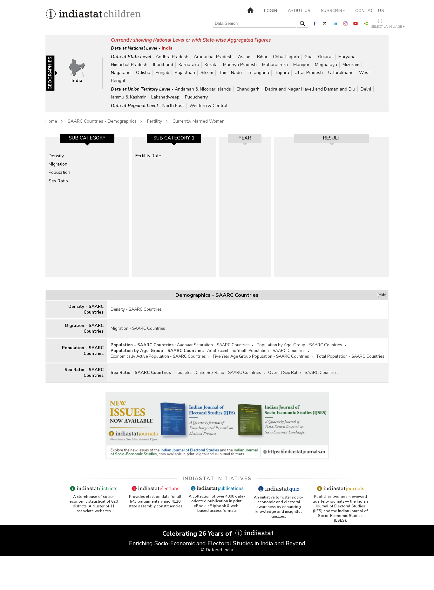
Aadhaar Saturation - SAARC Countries (213, 345)
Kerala (211, 65)
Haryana (347, 57)
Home (51, 121)
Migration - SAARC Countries (84, 328)
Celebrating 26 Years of (198, 533)
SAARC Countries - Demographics (102, 121)
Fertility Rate (148, 156)
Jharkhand (163, 65)
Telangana (258, 73)
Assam (245, 57)
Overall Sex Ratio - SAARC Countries (303, 373)
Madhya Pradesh (240, 65)
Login (270, 11)
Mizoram (350, 65)
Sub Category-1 (173, 138)
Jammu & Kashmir (128, 97)
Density (56, 156)
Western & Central (208, 106)
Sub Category (87, 138)
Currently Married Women (199, 121)
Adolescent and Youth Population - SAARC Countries (256, 351)
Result (332, 138)
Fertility (154, 121)
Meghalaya (326, 65)
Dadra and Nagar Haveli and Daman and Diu (310, 89)
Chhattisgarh (286, 57)
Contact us (369, 11)
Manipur (301, 65)
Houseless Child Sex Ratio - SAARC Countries (217, 373)
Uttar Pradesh (309, 73)
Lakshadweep (165, 97)
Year (245, 138)
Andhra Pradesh (172, 57)
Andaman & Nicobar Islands (203, 89)
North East (173, 106)
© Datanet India (217, 550)
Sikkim (206, 73)
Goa (308, 57)
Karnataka (189, 65)
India (167, 48)
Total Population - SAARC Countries (350, 356)
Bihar (262, 57)
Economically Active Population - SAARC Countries (158, 356)
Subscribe (333, 11)
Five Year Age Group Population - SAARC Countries (261, 356)
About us (299, 11)
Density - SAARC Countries (86, 309)
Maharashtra (275, 65)
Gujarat (325, 57)
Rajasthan (185, 73)
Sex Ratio (58, 181)
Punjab (162, 73)
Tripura (282, 73)
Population (59, 172)
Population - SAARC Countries (83, 350)
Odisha (143, 73)
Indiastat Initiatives (217, 478)
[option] (87, 207)
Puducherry (196, 97)
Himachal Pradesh (129, 65)
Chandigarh (248, 89)
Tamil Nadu (230, 73)
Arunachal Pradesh (213, 57)
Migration (58, 164)
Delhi (366, 89)
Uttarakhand (341, 73)
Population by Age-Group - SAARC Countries (299, 345)
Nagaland (121, 73)
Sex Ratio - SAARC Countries (84, 372)
